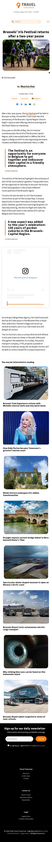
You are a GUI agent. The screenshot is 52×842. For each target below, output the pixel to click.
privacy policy (40, 441)
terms (30, 441)
